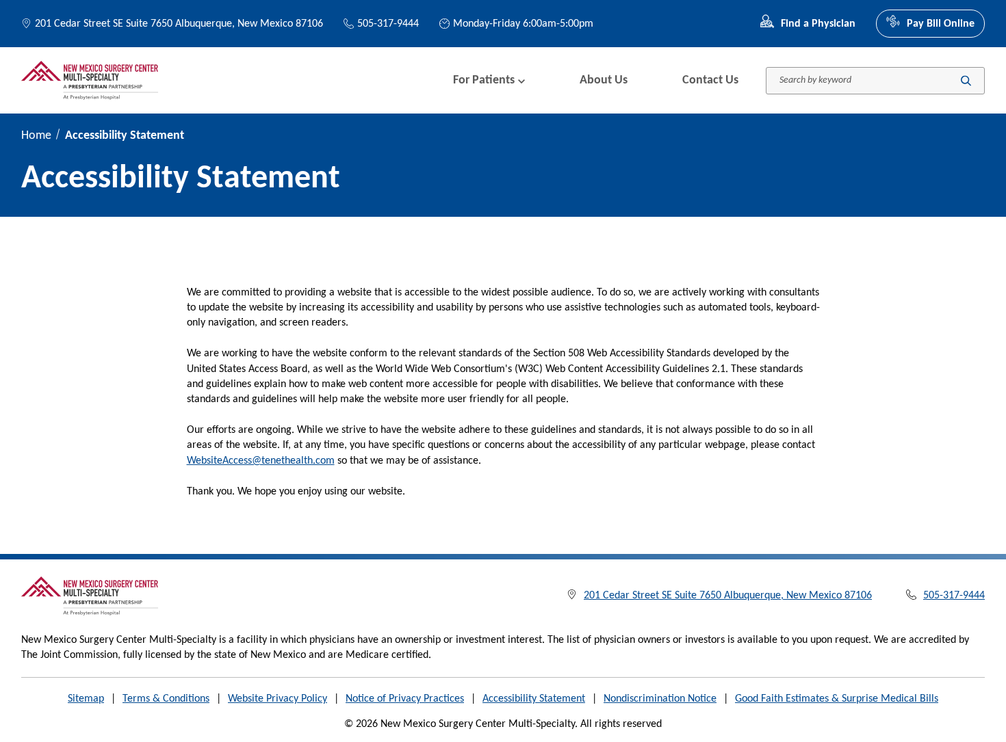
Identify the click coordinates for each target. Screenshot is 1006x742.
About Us (604, 80)
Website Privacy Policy (277, 698)
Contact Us (710, 80)
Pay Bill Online (941, 23)
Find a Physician (818, 23)
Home (36, 135)
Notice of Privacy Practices (405, 698)
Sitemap (86, 698)
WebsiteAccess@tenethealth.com (261, 460)
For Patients (484, 80)
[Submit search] (966, 80)
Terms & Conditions (165, 698)
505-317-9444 (388, 23)
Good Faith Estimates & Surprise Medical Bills (836, 698)
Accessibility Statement (533, 698)
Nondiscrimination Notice (660, 698)
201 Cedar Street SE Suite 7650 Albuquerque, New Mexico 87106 (179, 23)
